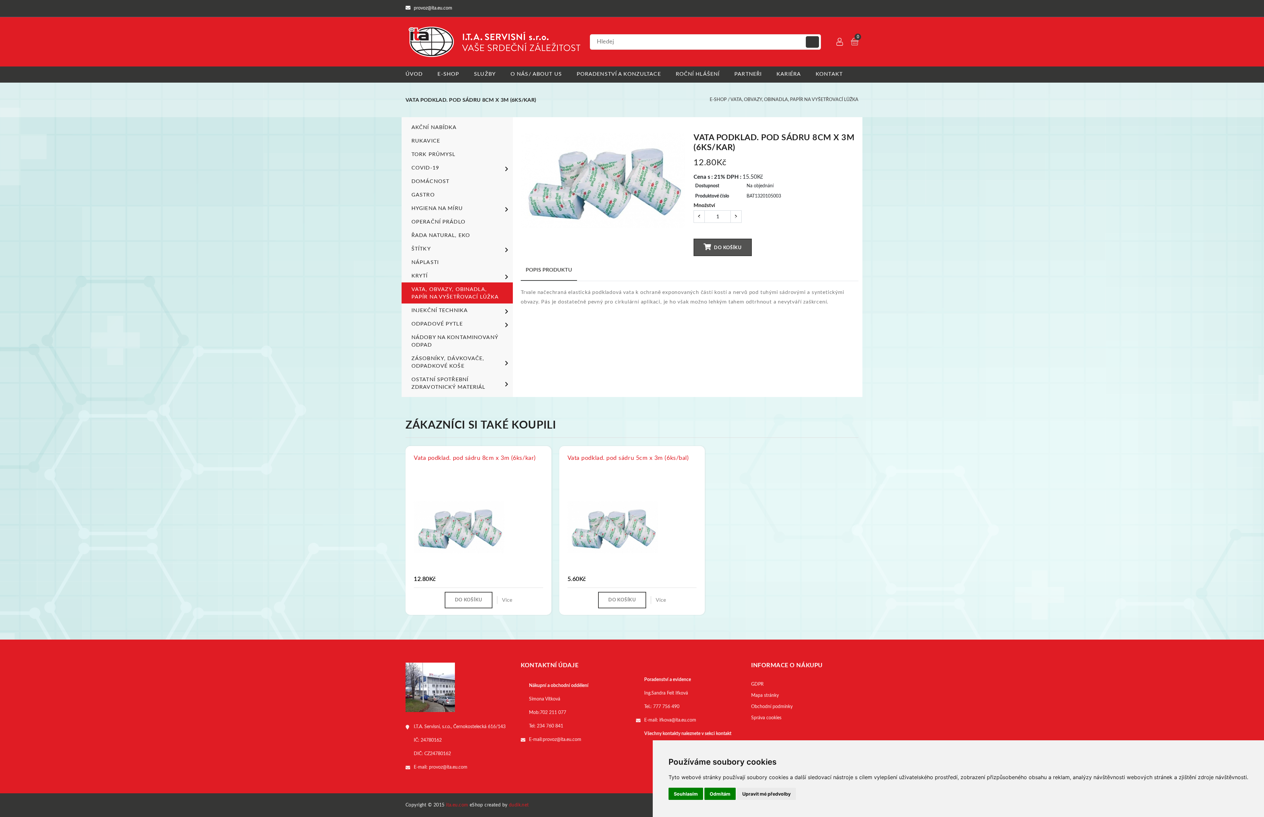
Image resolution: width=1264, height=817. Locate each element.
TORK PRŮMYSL (433, 154)
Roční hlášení (698, 74)
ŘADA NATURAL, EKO (440, 235)
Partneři (748, 74)
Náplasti (425, 262)
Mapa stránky (765, 695)
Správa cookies (766, 718)
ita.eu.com (457, 805)
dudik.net (519, 805)
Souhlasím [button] (686, 794)
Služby (485, 74)
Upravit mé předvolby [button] (766, 794)
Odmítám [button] (720, 794)
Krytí (419, 275)
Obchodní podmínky (772, 706)
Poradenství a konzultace (619, 74)
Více (507, 600)
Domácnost (430, 181)
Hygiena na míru (437, 208)
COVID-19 (425, 168)
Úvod (414, 74)
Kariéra (789, 74)
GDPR (757, 684)
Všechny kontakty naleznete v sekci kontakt (687, 733)
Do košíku (727, 248)
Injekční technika (439, 310)
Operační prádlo (438, 221)
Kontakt (829, 74)
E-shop (448, 74)
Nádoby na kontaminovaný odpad (454, 341)
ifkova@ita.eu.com (677, 720)
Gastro (423, 195)
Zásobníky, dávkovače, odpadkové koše (448, 362)
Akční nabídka (434, 127)
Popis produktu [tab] (549, 270)
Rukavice (425, 141)
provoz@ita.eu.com (448, 767)
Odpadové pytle (437, 324)
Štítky (421, 248)
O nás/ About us (536, 74)
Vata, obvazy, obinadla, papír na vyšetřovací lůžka (794, 99)
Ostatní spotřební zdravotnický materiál (448, 383)
